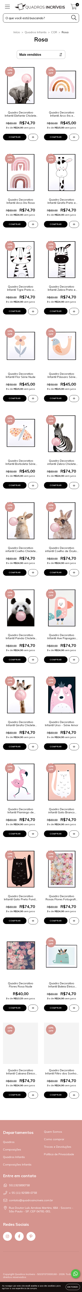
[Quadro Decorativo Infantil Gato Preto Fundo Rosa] (33, 920)
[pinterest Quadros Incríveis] (30, 1236)
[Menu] (7, 7)
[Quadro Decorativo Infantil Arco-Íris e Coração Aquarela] (74, 137)
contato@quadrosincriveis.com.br (31, 1200)
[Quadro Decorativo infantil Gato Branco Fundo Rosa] (74, 834)
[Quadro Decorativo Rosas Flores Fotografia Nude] (74, 920)
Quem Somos (53, 1131)
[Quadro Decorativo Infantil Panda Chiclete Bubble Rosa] (33, 659)
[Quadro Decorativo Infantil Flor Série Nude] (33, 398)
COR (54, 32)
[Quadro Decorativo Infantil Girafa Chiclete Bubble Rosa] (33, 746)
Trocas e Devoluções (57, 1147)
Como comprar (54, 1139)
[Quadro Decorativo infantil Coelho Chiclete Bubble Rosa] (33, 572)
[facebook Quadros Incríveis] (19, 1236)
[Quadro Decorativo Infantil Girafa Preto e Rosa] (74, 224)
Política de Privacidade (59, 1154)
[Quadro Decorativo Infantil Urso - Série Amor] (74, 746)
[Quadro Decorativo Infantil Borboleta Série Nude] (33, 485)
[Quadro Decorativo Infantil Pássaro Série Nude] (74, 398)
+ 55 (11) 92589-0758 (23, 1193)
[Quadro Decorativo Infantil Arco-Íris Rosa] (33, 224)
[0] (73, 7)
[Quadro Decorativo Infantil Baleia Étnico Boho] (74, 1008)
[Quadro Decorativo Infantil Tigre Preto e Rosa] (33, 311)
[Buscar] (74, 17)
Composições (12, 1149)
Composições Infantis (17, 1164)
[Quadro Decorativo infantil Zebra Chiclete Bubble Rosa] (74, 485)
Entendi (72, 1287)
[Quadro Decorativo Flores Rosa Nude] (33, 1008)
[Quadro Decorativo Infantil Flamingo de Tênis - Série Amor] (33, 834)
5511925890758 (19, 1185)
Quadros (9, 1142)
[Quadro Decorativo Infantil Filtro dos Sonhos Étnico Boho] (74, 1095)
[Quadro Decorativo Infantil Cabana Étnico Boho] (33, 1095)
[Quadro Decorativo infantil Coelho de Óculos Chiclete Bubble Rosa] (74, 572)
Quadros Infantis (36, 32)
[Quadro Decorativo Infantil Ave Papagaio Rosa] (74, 659)
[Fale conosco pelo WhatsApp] (75, 1273)
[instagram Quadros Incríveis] (7, 1236)
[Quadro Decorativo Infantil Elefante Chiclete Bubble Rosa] (33, 137)
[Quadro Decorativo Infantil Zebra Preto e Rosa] (74, 311)
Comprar (15, 137)
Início (17, 32)
